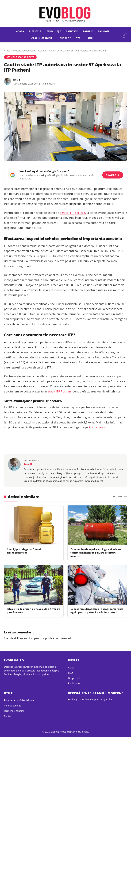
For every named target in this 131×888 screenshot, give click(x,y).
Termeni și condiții (14, 710)
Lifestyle (35, 31)
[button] (124, 35)
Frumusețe (53, 31)
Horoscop (64, 38)
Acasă (7, 50)
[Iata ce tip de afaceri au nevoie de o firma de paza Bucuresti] (33, 585)
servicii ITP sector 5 (73, 213)
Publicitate (74, 683)
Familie (88, 31)
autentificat (27, 638)
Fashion (103, 31)
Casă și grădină (41, 38)
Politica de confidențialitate (19, 700)
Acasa (20, 31)
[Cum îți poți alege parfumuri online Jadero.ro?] (33, 525)
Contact (8, 716)
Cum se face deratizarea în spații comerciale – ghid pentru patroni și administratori (96, 610)
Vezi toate (119, 496)
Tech (79, 38)
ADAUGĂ (112, 174)
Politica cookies (12, 705)
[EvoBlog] (65, 14)
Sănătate (72, 31)
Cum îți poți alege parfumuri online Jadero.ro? (24, 551)
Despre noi (74, 678)
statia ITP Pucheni (60, 391)
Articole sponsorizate (24, 50)
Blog (70, 672)
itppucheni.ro (98, 427)
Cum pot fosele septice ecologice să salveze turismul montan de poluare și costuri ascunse (95, 553)
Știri (91, 38)
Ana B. (17, 79)
